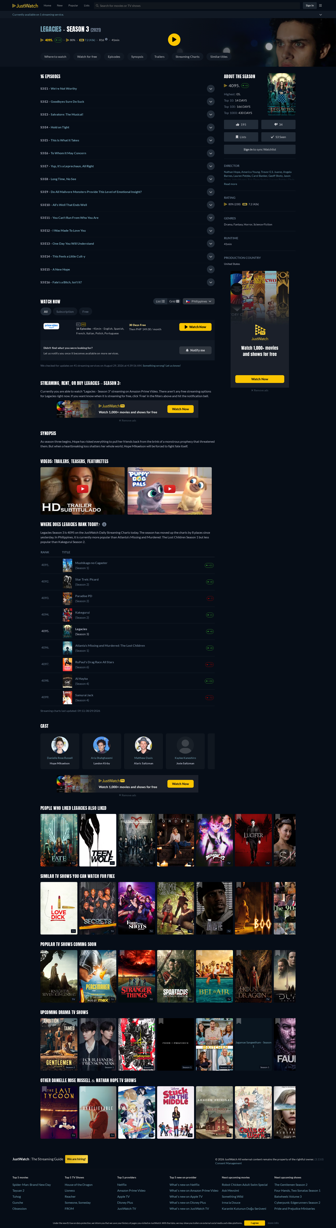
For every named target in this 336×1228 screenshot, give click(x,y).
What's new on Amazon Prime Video (194, 1190)
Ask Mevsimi (230, 1190)
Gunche (17, 1202)
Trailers (159, 56)
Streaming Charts (188, 56)
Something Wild (232, 1196)
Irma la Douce (231, 1202)
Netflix (122, 1184)
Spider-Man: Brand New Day (31, 1184)
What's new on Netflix (185, 1184)
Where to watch (55, 56)
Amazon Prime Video (131, 1190)
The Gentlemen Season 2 (290, 1184)
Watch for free (87, 56)
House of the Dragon (79, 1184)
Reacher (70, 1196)
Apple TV (123, 1196)
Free (85, 311)
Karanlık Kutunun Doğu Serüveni (244, 1208)
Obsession (19, 1208)
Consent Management (228, 1163)
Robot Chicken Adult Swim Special (245, 1184)
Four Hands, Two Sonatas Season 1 (297, 1190)
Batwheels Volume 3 (288, 1196)
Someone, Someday (78, 1202)
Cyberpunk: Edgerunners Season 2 (297, 1202)
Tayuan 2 (18, 1190)
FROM (69, 1208)
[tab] (127, 88)
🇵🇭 (196, 301)
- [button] (58, 88)
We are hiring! (76, 1159)
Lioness (70, 1190)
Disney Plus (125, 1202)
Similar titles (219, 56)
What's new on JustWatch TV (189, 1208)
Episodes (114, 56)
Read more (230, 184)
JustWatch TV (126, 1208)
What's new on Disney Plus (188, 1202)
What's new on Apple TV (186, 1196)
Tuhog (16, 1196)
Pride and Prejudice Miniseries (294, 1208)
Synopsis (137, 56)
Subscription (65, 311)
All (46, 311)
